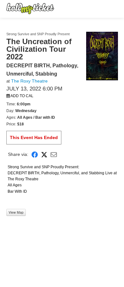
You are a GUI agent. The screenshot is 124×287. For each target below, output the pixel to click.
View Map (16, 212)
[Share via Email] (54, 154)
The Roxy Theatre (29, 80)
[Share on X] (44, 154)
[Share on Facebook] (34, 154)
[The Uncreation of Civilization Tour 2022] (102, 55)
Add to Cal (21, 96)
